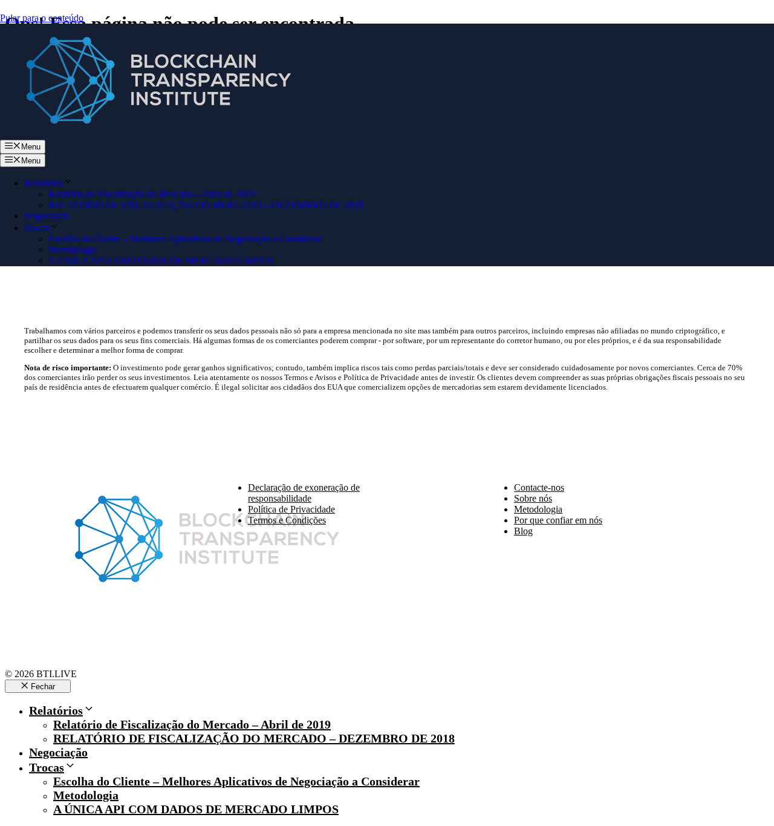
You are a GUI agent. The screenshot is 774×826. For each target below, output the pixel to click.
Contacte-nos (539, 487)
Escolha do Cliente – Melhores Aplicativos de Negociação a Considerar (184, 239)
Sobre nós (533, 498)
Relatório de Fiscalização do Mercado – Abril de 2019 (151, 194)
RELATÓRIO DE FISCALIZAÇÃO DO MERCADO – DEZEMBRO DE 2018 (205, 205)
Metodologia (72, 249)
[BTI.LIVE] (151, 134)
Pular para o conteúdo (41, 18)
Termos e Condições (287, 520)
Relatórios (43, 183)
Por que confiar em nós (558, 520)
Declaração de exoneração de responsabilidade (304, 492)
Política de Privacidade (291, 509)
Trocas (37, 228)
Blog (523, 531)
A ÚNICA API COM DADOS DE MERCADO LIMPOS (160, 260)
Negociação (47, 216)
